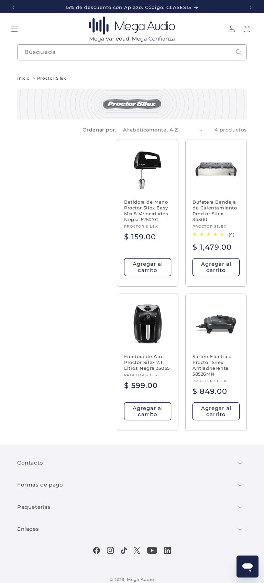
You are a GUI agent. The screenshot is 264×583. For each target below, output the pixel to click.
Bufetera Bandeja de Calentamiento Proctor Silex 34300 (214, 210)
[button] (14, 28)
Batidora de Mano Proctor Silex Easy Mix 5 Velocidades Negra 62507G (146, 210)
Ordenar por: (99, 130)
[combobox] (132, 52)
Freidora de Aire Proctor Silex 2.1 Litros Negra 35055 (147, 362)
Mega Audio (140, 579)
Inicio (23, 78)
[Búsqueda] (238, 52)
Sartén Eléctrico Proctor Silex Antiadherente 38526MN (212, 365)
